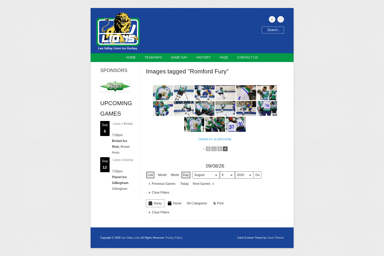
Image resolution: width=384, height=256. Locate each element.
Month (162, 175)
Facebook (272, 19)
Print (218, 204)
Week (175, 175)
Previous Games (163, 183)
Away (158, 203)
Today (184, 183)
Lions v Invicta (123, 160)
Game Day (179, 57)
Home (131, 57)
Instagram (280, 19)
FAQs (224, 57)
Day (186, 175)
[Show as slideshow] (214, 139)
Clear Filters (160, 192)
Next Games (201, 183)
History (203, 57)
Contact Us (247, 57)
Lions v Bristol (123, 123)
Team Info (153, 57)
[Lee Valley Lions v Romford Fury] (163, 92)
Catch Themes (275, 237)
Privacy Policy (173, 237)
